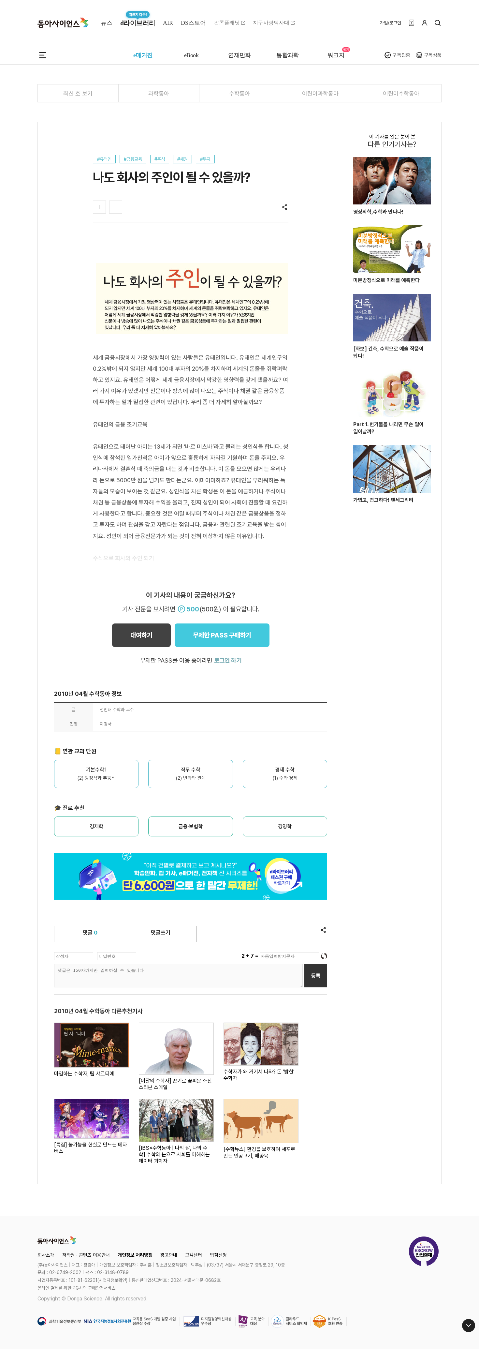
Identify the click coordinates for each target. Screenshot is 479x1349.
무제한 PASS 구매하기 (222, 635)
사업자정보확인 (112, 1280)
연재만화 (239, 55)
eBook (191, 55)
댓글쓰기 (160, 932)
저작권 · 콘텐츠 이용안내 (86, 1255)
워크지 (335, 55)
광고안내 (168, 1255)
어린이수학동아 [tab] (401, 93)
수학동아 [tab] (239, 93)
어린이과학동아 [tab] (320, 93)
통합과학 (287, 55)
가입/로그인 (390, 22)
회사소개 (45, 1255)
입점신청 (218, 1255)
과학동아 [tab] (158, 93)
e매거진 (143, 55)
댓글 (90, 932)
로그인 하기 (227, 660)
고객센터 (193, 1255)
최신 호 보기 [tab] (78, 93)
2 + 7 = (250, 956)
